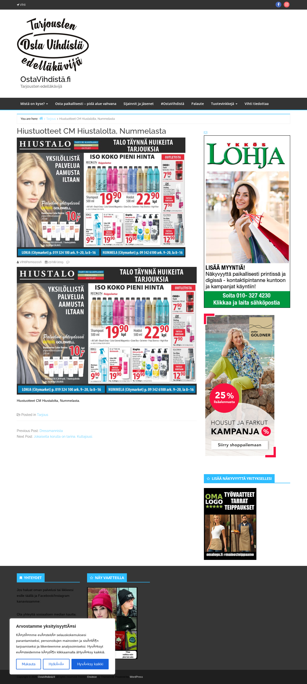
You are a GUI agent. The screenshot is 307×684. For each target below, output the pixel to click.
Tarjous (42, 415)
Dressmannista (51, 431)
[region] (62, 646)
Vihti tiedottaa (257, 103)
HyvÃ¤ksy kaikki (90, 664)
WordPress (136, 676)
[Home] (41, 118)
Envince (92, 676)
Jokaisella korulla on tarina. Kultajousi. (63, 436)
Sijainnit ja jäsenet (139, 103)
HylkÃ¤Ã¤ (56, 664)
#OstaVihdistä (172, 103)
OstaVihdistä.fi (45, 79)
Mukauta (28, 664)
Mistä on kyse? (33, 103)
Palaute (197, 103)
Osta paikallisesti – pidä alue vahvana (85, 103)
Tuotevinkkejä (223, 103)
